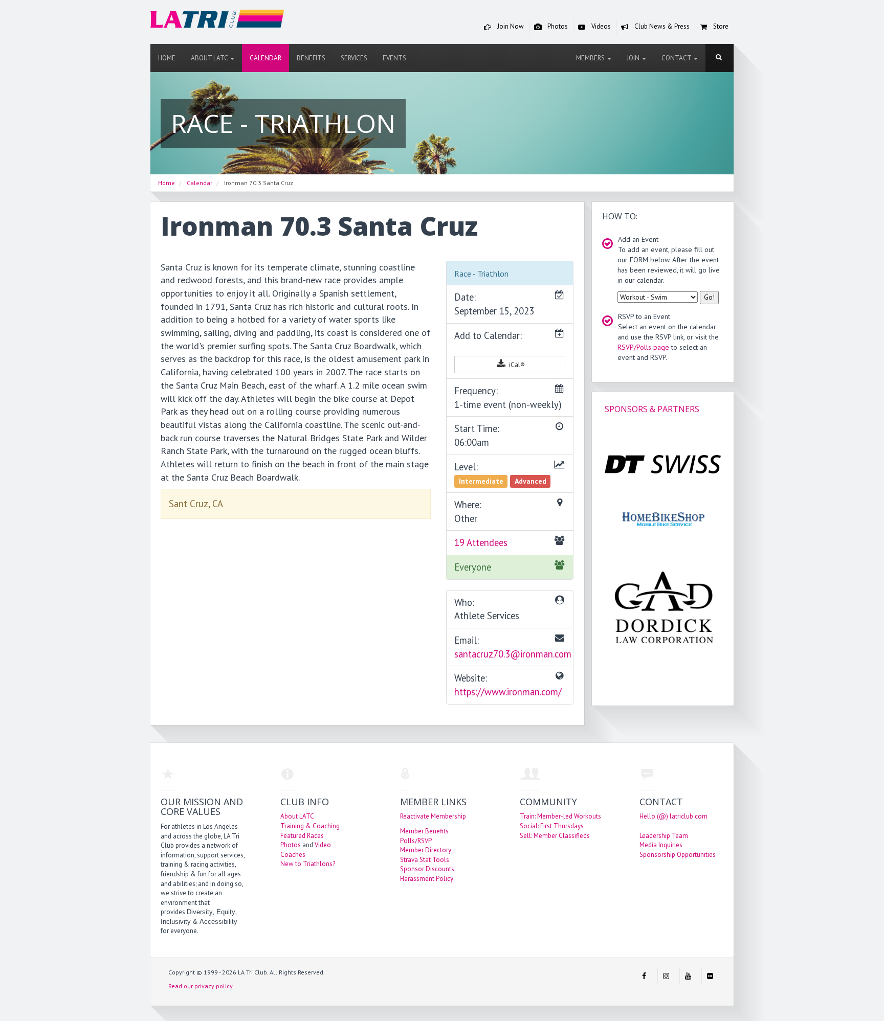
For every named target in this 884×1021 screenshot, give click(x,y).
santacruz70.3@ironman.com (512, 654)
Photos (557, 26)
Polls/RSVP (416, 840)
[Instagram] (666, 976)
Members (591, 58)
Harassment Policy (426, 878)
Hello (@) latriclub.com (673, 816)
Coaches (292, 854)
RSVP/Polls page (643, 347)
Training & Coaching (310, 826)
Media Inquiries (660, 845)
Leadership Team (663, 835)
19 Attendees (480, 542)
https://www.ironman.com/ (508, 692)
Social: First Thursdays (552, 826)
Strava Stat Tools (424, 859)
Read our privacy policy (200, 986)
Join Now (510, 26)
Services (354, 58)
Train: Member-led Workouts (560, 816)
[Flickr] (710, 976)
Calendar (265, 58)
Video (323, 845)
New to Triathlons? (307, 863)
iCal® (516, 364)
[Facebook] (644, 976)
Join (634, 58)
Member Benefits (424, 831)
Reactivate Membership (433, 816)
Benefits (311, 58)
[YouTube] (688, 976)
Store (720, 26)
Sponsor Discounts (427, 869)
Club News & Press (661, 26)
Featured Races (302, 835)
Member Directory (425, 850)
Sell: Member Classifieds (555, 835)
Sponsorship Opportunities (677, 854)
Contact (677, 58)
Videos (600, 26)
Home (166, 58)
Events (394, 58)
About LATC (210, 58)
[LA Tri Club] (217, 21)
